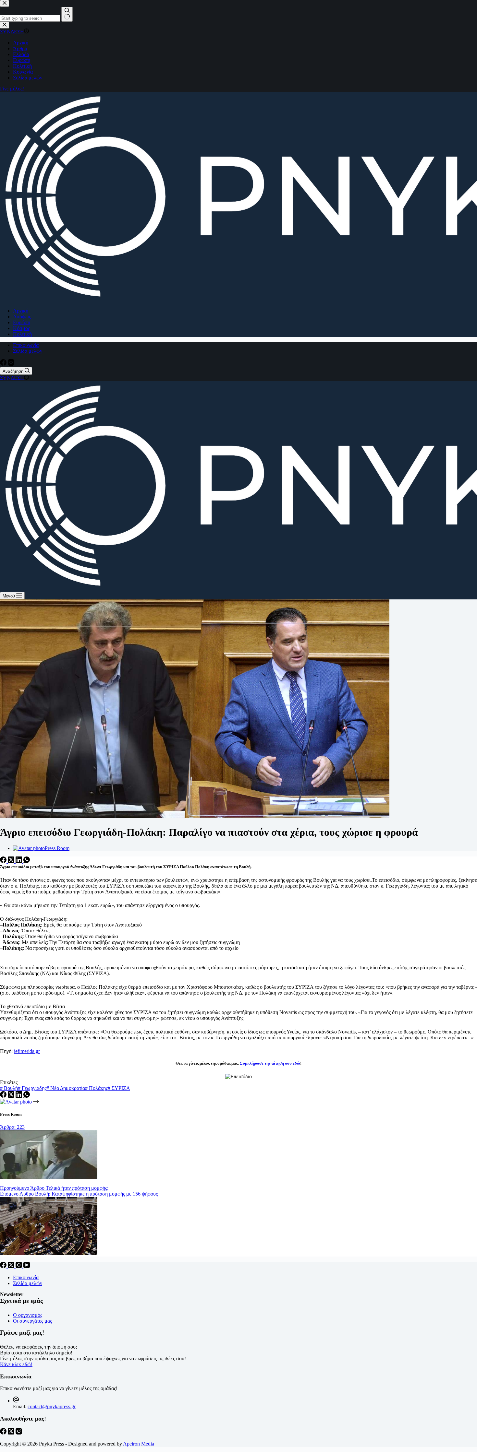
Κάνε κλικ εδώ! (16, 1364)
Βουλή (9, 1088)
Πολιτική (22, 334)
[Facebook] (4, 364)
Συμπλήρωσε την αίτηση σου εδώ (270, 1063)
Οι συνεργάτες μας (32, 1321)
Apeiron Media (138, 1443)
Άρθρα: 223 (12, 1127)
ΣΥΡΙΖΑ (119, 1088)
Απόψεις (22, 316)
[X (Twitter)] (12, 861)
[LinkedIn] (19, 861)
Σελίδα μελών (27, 351)
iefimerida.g (26, 1051)
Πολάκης (96, 1088)
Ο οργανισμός (27, 1315)
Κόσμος (21, 328)
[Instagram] (11, 364)
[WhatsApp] (26, 861)
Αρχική (20, 310)
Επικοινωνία (26, 345)
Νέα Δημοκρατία (65, 1088)
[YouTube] (26, 1266)
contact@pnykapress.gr (52, 1406)
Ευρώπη (21, 322)
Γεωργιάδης (32, 1088)
